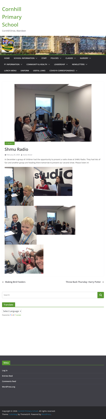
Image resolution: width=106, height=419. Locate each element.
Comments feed (9, 381)
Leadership (59, 64)
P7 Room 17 (10, 143)
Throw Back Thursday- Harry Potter (83, 281)
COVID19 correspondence (62, 70)
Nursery (84, 58)
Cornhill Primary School (12, 16)
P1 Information (12, 64)
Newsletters (78, 64)
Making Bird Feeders (15, 281)
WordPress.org (8, 387)
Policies (55, 58)
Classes (69, 58)
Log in (4, 370)
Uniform (25, 70)
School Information (24, 58)
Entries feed (7, 376)
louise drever (27, 155)
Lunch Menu (10, 70)
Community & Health (36, 64)
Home (7, 58)
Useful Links (39, 70)
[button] (36, 58)
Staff (44, 58)
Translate (18, 315)
